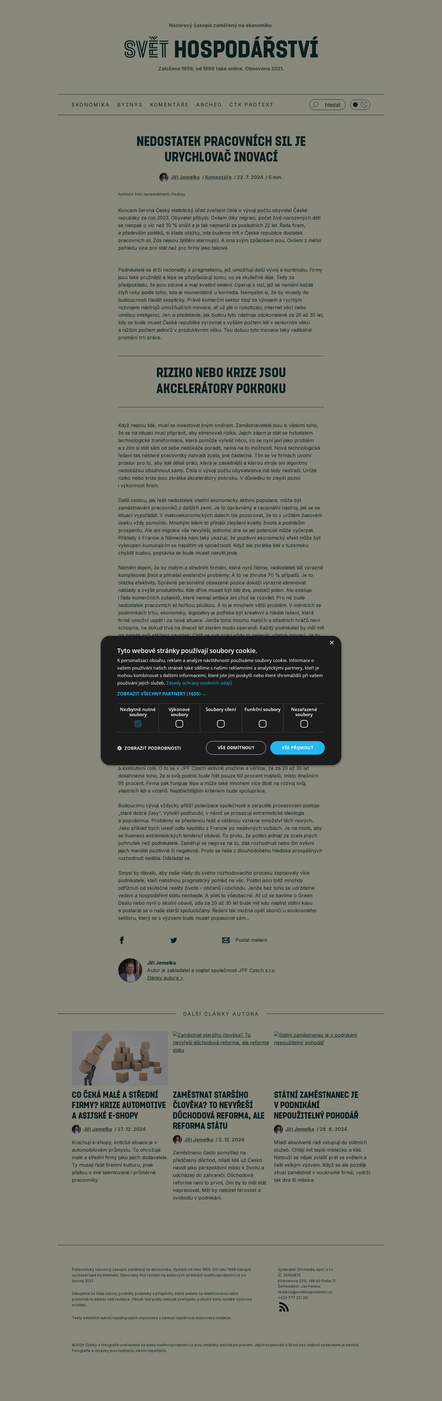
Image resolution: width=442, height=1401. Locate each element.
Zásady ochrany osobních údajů (199, 683)
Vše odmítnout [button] (236, 747)
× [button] (331, 643)
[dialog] (221, 700)
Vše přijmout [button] (297, 747)
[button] (221, 693)
